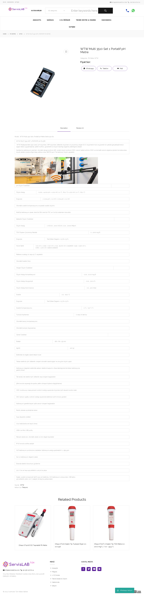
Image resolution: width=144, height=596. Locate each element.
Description (64, 128)
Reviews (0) (80, 128)
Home (4, 34)
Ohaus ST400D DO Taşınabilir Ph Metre (33, 545)
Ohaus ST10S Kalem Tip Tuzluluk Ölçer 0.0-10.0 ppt (71, 545)
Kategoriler (36, 10)
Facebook (83, 569)
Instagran (99, 569)
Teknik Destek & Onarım (59, 579)
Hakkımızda (55, 582)
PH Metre (13, 34)
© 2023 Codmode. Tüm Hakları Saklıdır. (15, 591)
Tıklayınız (25, 487)
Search (105, 11)
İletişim (54, 586)
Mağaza (54, 571)
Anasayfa (55, 568)
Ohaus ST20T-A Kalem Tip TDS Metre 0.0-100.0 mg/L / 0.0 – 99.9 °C (109, 545)
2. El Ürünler (56, 575)
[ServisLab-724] (18, 10)
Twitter (89, 569)
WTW (20, 34)
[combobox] (56, 10)
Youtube (94, 569)
